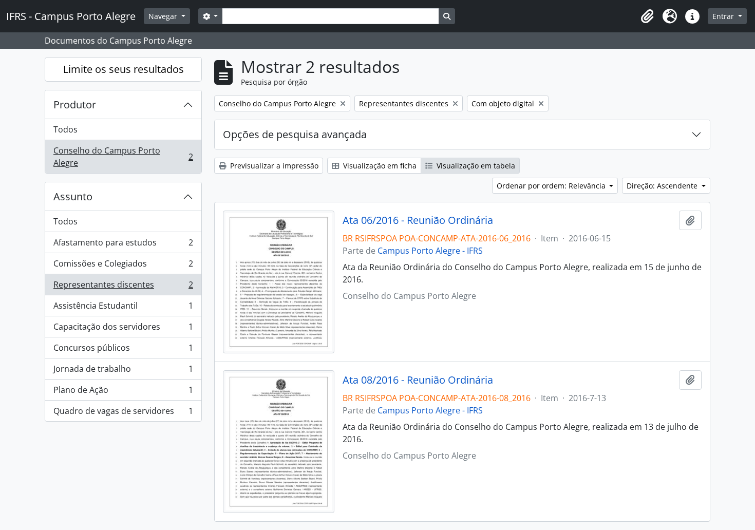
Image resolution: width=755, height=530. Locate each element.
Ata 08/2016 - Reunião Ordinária (418, 380)
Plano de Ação (123, 392)
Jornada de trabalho (123, 371)
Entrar (724, 16)
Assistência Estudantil (123, 308)
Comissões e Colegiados (123, 266)
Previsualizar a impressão (273, 166)
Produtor (74, 104)
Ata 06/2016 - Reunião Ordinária (418, 220)
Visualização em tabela (475, 166)
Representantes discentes (123, 287)
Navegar (163, 16)
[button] (647, 16)
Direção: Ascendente (663, 186)
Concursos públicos (123, 350)
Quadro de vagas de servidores (123, 413)
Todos (65, 129)
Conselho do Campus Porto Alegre (123, 156)
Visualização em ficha (379, 166)
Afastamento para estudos (123, 245)
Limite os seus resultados (123, 69)
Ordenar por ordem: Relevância (552, 186)
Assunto (72, 196)
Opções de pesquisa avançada (295, 134)
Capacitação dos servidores (123, 329)
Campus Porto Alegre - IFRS (430, 250)
